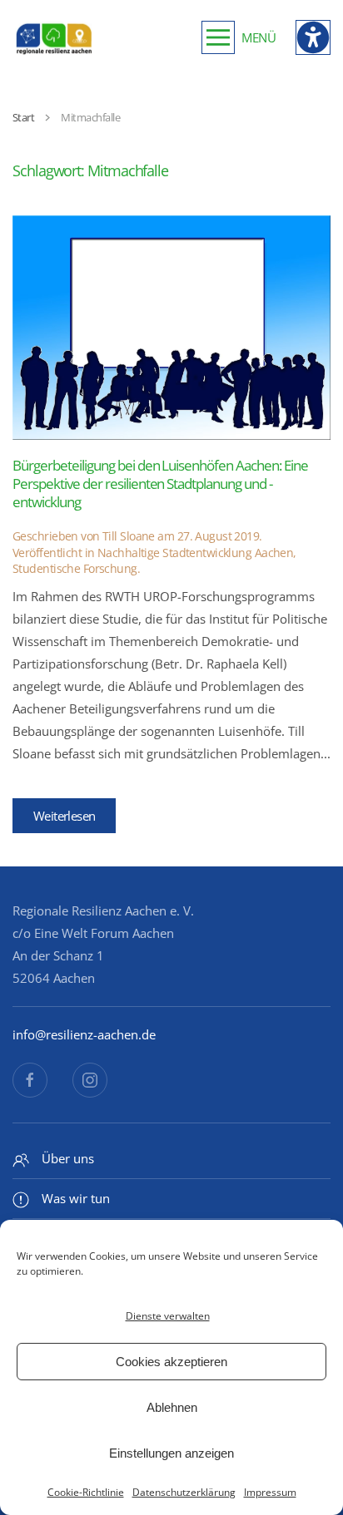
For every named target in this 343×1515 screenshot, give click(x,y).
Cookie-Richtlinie (85, 1492)
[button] (238, 37)
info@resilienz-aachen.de (84, 1034)
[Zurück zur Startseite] (54, 37)
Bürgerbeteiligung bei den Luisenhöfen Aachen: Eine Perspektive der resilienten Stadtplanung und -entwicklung (160, 483)
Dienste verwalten (168, 1316)
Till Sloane (128, 536)
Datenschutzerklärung (184, 1492)
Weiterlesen (64, 815)
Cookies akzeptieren (171, 1362)
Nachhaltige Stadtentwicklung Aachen (195, 552)
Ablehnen (172, 1407)
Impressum (270, 1492)
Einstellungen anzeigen (171, 1453)
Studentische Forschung (74, 568)
